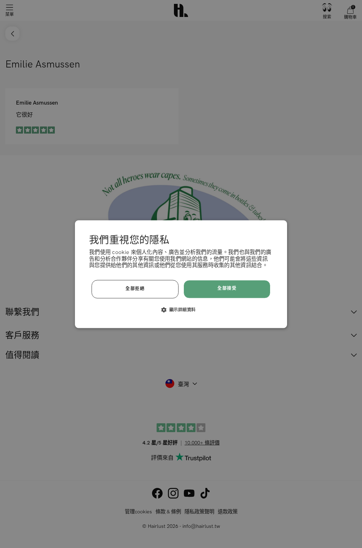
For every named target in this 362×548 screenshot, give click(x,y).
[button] (181, 309)
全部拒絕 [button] (135, 288)
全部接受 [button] (227, 288)
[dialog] (181, 274)
